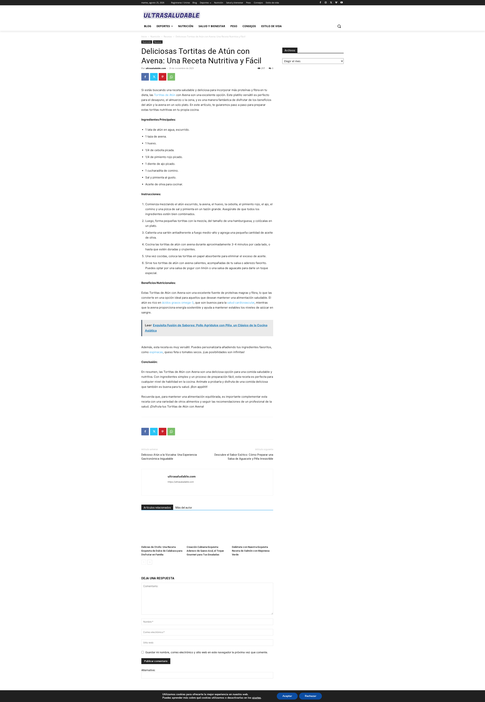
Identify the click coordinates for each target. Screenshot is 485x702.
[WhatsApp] (171, 77)
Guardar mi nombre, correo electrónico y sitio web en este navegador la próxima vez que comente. (206, 652)
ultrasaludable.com (156, 68)
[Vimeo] (336, 3)
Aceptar (287, 696)
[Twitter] (331, 3)
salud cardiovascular (240, 302)
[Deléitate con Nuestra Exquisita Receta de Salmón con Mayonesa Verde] (252, 529)
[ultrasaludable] (171, 15)
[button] (339, 26)
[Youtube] (341, 3)
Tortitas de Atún (164, 95)
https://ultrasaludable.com (181, 482)
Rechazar (310, 696)
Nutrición (155, 36)
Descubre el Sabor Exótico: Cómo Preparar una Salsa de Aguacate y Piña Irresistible (243, 456)
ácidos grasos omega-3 (178, 302)
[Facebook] (320, 3)
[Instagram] (326, 3)
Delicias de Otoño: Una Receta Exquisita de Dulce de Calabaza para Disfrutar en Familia (161, 551)
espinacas (156, 352)
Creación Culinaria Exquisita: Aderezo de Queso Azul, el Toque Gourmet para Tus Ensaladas (205, 551)
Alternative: (148, 670)
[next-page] (149, 562)
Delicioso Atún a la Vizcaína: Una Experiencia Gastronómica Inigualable (169, 456)
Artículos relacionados (157, 507)
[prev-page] (143, 562)
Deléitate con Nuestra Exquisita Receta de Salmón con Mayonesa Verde (250, 551)
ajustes (256, 698)
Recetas (168, 36)
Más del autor (183, 507)
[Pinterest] (162, 77)
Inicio (144, 36)
